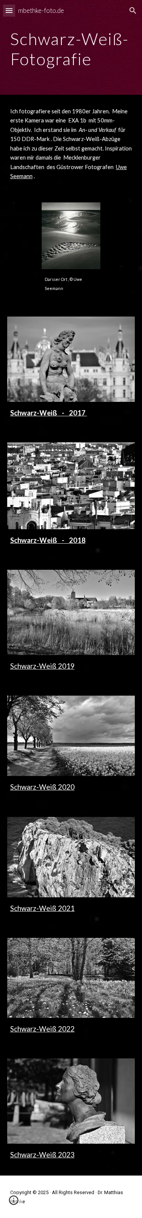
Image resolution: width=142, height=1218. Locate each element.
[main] (71, 47)
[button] (9, 10)
